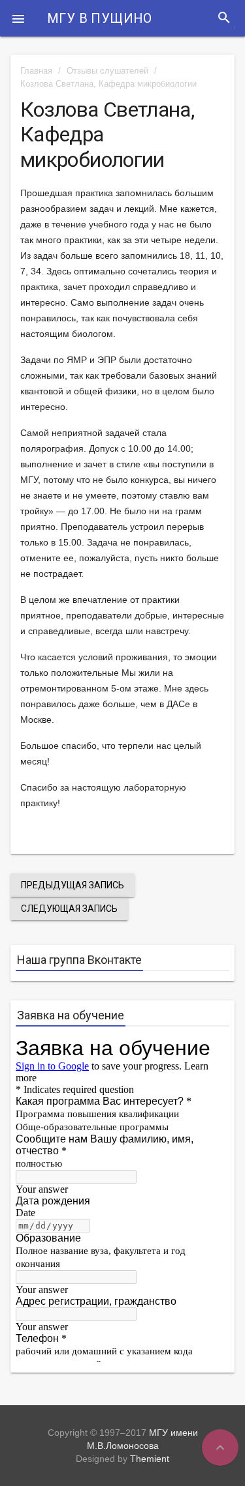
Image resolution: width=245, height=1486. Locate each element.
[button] (18, 18)
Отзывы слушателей (107, 71)
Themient (149, 1458)
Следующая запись (69, 908)
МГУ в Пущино (99, 18)
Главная (36, 71)
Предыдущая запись (72, 885)
